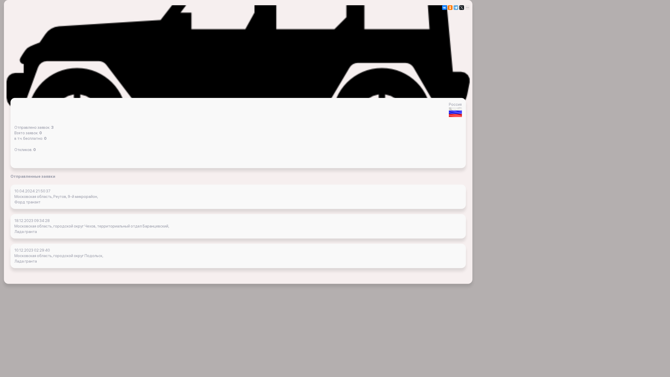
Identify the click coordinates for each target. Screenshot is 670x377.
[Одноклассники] (450, 7)
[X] (461, 7)
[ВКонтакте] (444, 7)
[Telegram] (456, 7)
